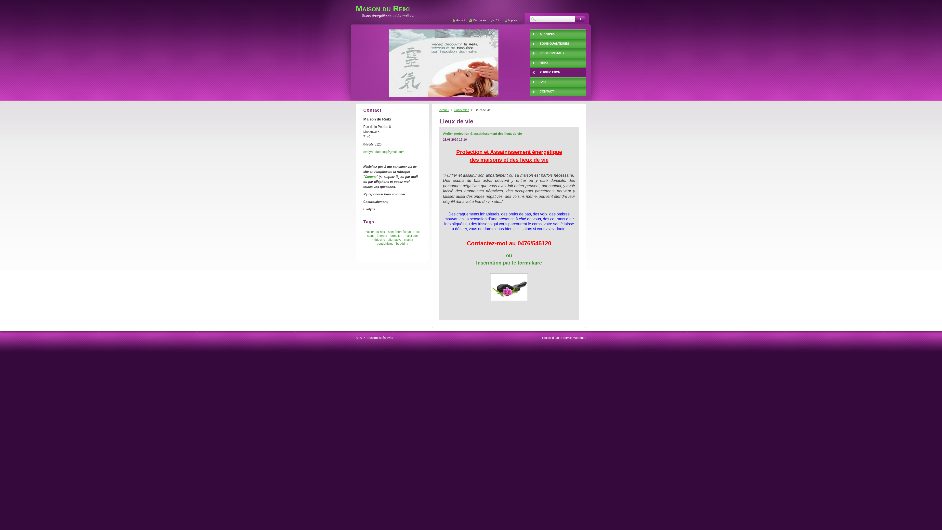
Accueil (444, 110)
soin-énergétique (399, 231)
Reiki (416, 231)
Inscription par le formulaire (509, 262)
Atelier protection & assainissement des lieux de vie (482, 133)
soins (370, 235)
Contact (370, 177)
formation (396, 235)
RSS (497, 20)
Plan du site (480, 20)
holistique (411, 235)
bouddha (402, 243)
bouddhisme (385, 243)
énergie (382, 235)
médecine (378, 239)
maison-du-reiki (375, 231)
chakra (408, 239)
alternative (395, 239)
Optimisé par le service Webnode (564, 337)
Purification (461, 110)
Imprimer (513, 20)
